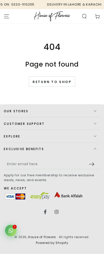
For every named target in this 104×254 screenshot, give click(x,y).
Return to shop (52, 81)
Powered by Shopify (52, 243)
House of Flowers (42, 237)
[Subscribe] (93, 164)
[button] (84, 16)
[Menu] (6, 16)
